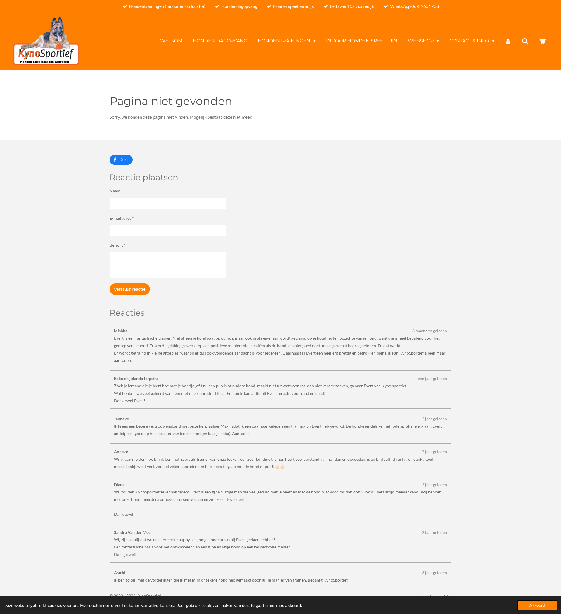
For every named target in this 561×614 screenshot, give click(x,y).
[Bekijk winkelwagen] (542, 41)
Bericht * (118, 244)
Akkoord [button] (537, 605)
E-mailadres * (122, 218)
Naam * (116, 190)
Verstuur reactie (130, 289)
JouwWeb (443, 596)
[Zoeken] (525, 41)
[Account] (508, 41)
